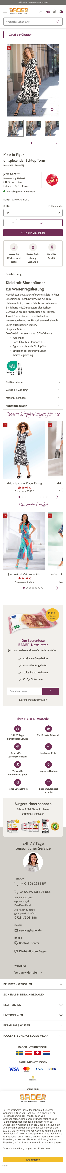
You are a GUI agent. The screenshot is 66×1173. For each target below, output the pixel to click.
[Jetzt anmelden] (50, 691)
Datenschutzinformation (33, 699)
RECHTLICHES (12, 1004)
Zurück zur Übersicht (20, 34)
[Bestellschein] (54, 11)
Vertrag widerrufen (26, 972)
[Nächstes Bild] (56, 142)
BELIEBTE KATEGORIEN (17, 984)
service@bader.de (30, 930)
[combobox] (33, 22)
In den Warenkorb (35, 232)
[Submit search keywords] (58, 22)
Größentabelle (55, 206)
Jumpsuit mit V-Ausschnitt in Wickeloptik (24, 574)
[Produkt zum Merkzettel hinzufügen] (41, 222)
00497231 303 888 (37, 892)
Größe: (6, 206)
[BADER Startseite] (18, 11)
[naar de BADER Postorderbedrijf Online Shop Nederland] (46, 1053)
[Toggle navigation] (5, 11)
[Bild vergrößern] (52, 109)
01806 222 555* (35, 883)
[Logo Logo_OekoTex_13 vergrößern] (14, 368)
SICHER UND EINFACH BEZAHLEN (24, 994)
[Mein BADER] (40, 11)
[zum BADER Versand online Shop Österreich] (28, 1053)
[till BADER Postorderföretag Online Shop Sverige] (19, 1053)
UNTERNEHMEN (13, 1015)
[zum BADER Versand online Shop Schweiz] (37, 1053)
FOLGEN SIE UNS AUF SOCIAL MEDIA (25, 1035)
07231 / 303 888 (25, 917)
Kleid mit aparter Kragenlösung (24, 483)
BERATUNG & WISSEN (16, 1025)
